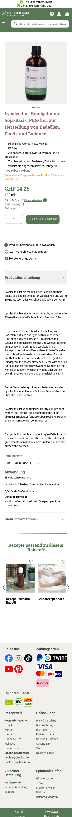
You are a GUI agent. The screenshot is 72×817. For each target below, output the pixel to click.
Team (39, 783)
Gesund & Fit (43, 743)
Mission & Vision (45, 787)
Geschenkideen (45, 752)
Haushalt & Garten (47, 739)
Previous (4, 587)
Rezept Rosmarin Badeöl (18, 600)
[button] (33, 107)
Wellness (10, 743)
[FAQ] (52, 14)
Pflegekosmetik (45, 734)
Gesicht (9, 725)
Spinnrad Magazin (47, 797)
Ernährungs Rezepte (17, 752)
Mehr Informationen (21, 519)
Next (67, 587)
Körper (9, 729)
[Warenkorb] (67, 14)
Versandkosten (33, 200)
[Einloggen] (59, 14)
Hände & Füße (13, 739)
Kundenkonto (13, 782)
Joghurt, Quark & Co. (17, 757)
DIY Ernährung (44, 725)
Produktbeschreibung (17, 170)
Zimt (38, 748)
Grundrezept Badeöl (51, 599)
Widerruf (10, 791)
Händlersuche (44, 778)
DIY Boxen (42, 729)
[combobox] (40, 24)
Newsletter (51, 811)
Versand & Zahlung (16, 787)
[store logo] (15, 14)
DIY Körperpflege (46, 720)
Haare (8, 734)
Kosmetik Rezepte (16, 720)
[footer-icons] (9, 658)
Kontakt (19, 811)
